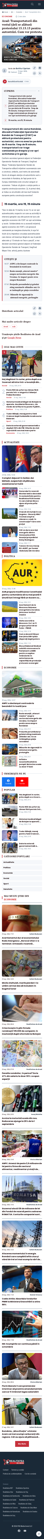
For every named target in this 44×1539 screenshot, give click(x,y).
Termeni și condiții (17, 1470)
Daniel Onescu (36, 1295)
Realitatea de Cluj (22, 1492)
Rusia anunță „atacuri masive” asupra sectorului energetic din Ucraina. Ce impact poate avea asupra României (24, 275)
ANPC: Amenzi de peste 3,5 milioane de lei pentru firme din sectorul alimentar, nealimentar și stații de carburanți (22, 1168)
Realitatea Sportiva (22, 1488)
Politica (9, 409)
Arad (6, 326)
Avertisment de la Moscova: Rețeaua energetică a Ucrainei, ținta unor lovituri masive (29, 610)
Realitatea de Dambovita (11, 1496)
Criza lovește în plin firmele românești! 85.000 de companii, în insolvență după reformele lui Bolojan (21, 1031)
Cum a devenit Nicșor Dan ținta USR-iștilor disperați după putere (29, 636)
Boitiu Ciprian (23, 68)
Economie (19, 12)
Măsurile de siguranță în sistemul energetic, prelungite (24, 296)
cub (14, 326)
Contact (5, 1470)
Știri (12, 12)
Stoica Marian (36, 1159)
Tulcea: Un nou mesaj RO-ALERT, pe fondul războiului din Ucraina (29, 548)
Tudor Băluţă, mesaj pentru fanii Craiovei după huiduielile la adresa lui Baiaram (23, 416)
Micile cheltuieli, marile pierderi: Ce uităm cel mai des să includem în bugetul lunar (20, 985)
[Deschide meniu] (39, 4)
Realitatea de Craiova (10, 1508)
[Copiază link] (34, 68)
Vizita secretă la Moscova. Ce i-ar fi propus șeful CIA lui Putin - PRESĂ (28, 624)
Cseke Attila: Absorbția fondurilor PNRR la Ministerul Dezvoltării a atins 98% (21, 1301)
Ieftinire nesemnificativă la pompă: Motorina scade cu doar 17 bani (30, 763)
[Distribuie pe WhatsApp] (34, 73)
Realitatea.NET (8, 1488)
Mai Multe (22, 1444)
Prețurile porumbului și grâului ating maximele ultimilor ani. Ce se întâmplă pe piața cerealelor (25, 287)
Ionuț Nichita (36, 1114)
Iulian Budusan (35, 934)
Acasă (6, 12)
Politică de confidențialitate (12, 1474)
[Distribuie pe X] (40, 73)
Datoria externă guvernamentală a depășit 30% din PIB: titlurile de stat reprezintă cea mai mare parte (23, 428)
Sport (8, 421)
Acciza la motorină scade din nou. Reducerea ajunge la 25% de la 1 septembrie (19, 1121)
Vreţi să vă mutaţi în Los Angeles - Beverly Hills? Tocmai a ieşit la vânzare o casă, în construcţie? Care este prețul (30, 518)
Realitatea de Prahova (26, 1500)
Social (4, 386)
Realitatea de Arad (34, 1024)
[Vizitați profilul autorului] (4, 70)
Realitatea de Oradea (30, 1512)
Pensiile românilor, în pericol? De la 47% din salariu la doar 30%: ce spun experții (20, 1076)
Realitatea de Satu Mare (29, 1508)
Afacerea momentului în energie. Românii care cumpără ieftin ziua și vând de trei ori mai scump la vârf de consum (21, 1258)
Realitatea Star (8, 1492)
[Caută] (32, 4)
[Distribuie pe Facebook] (40, 68)
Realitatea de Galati (9, 1500)
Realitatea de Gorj (9, 1515)
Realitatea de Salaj (24, 1504)
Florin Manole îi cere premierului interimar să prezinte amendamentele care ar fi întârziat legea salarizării (22, 1389)
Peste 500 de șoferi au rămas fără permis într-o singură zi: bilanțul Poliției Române (22, 392)
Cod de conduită (30, 1474)
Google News (14, 337)
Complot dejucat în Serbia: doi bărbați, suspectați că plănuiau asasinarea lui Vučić (18, 481)
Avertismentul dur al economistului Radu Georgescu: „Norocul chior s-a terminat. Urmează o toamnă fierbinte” (20, 942)
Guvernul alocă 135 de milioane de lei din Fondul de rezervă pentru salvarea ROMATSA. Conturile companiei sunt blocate (21, 1213)
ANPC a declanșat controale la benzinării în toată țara (24, 265)
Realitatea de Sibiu (29, 1496)
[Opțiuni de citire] (39, 1534)
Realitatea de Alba (9, 1504)
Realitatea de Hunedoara (11, 1512)
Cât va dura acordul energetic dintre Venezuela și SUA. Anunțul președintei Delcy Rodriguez (28, 535)
